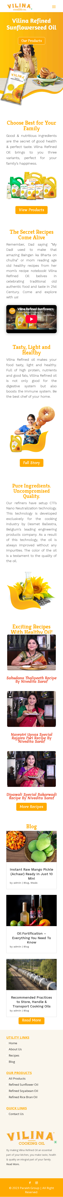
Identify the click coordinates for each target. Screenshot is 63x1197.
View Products (31, 209)
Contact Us (16, 1114)
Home (13, 1043)
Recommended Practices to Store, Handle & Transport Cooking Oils (31, 1001)
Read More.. (13, 1164)
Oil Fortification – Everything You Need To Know (31, 937)
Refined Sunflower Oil (23, 1085)
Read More (31, 1020)
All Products (17, 1078)
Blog (26, 882)
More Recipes (31, 806)
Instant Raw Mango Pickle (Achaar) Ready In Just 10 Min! (31, 873)
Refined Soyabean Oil (23, 1091)
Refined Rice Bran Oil (23, 1097)
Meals (34, 882)
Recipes (14, 1055)
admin (17, 882)
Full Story (31, 462)
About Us (15, 1049)
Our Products (31, 41)
